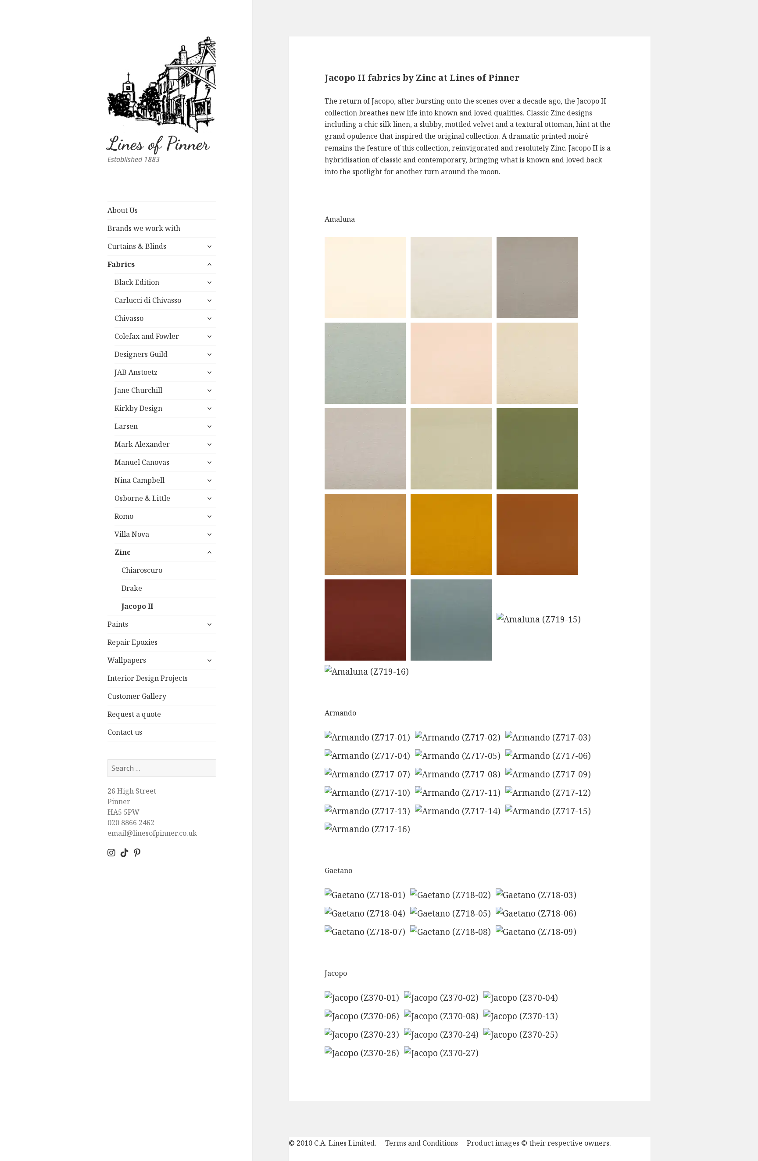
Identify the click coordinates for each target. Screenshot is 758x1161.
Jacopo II (137, 606)
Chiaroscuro (142, 570)
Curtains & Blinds (136, 246)
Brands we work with (143, 228)
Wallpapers (126, 660)
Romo (123, 516)
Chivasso (128, 318)
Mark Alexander (142, 444)
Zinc (122, 552)
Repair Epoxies (132, 642)
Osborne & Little (142, 498)
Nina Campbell (139, 480)
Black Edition (136, 282)
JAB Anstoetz (135, 372)
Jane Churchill (138, 390)
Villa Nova (131, 534)
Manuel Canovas (141, 462)
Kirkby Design (138, 408)
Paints (117, 624)
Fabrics (121, 264)
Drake (132, 588)
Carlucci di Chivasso (147, 300)
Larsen (126, 426)
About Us (122, 210)
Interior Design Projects (147, 678)
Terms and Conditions (421, 1143)
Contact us (124, 732)
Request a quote (134, 714)
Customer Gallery (136, 696)
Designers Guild (141, 354)
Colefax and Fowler (146, 336)
